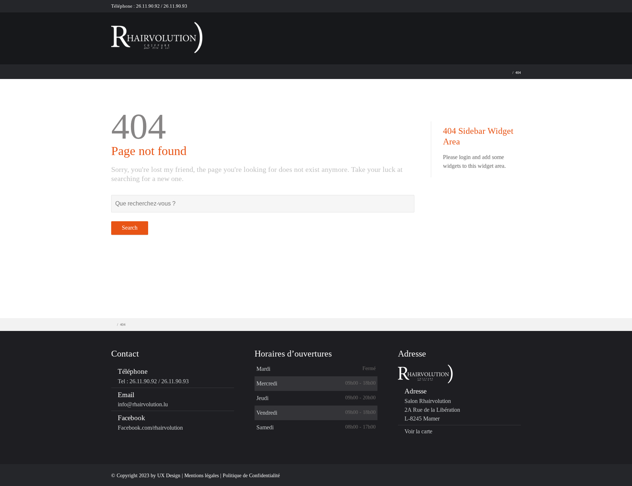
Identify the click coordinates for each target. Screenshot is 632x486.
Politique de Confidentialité (251, 475)
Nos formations (338, 36)
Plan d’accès (519, 36)
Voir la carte (418, 431)
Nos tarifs (437, 36)
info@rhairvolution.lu (143, 404)
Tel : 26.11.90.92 (137, 381)
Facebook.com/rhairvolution (150, 428)
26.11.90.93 (175, 6)
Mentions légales (202, 475)
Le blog (476, 36)
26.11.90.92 (147, 6)
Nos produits (391, 36)
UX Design (168, 475)
